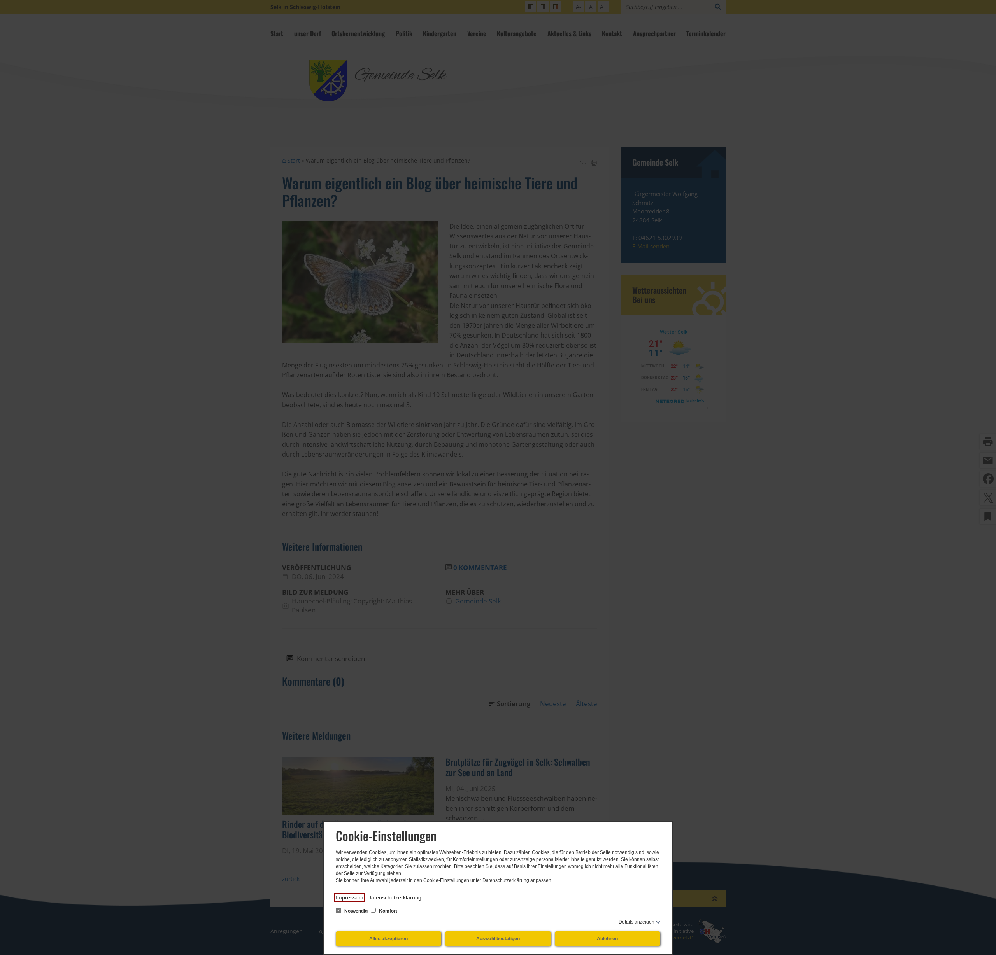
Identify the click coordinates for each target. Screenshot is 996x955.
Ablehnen (607, 938)
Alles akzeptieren (388, 938)
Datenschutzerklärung (394, 897)
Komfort (387, 911)
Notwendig (356, 911)
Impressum (349, 897)
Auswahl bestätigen (498, 938)
